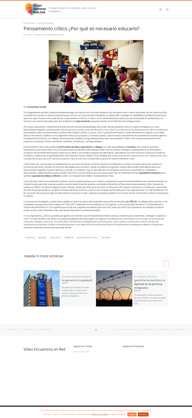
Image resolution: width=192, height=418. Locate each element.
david (29, 35)
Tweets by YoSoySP (81, 351)
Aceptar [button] (132, 414)
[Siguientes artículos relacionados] (165, 264)
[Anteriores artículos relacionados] (159, 264)
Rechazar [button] (143, 414)
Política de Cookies (99, 414)
